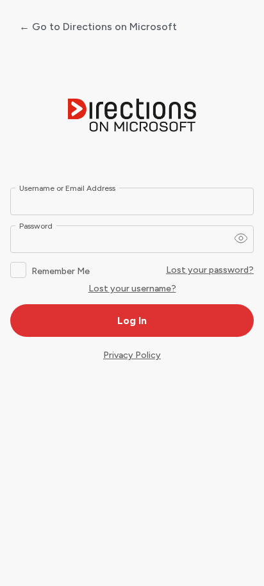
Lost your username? (132, 288)
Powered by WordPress (132, 116)
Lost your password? (210, 270)
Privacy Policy (132, 355)
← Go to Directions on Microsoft (98, 26)
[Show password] (241, 238)
